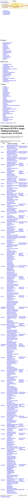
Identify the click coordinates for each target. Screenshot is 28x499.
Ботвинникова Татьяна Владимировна (22, 448)
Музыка (5, 49)
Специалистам (6, 14)
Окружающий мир (7, 52)
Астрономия (6, 87)
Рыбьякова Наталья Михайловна (21, 172)
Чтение (4, 59)
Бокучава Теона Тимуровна (22, 434)
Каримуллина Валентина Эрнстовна (22, 216)
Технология (5, 118)
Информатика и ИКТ (8, 113)
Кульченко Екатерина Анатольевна (22, 277)
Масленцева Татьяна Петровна (23, 417)
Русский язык (6, 55)
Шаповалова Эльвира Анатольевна (22, 480)
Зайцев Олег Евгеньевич (21, 288)
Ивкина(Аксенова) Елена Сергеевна (23, 146)
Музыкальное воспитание (9, 72)
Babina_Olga (21, 489)
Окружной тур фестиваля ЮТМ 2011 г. (12, 186)
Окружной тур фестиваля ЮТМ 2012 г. (12, 183)
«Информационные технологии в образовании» (11, 429)
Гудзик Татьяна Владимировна (22, 237)
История (5, 45)
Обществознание (7, 107)
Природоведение (7, 96)
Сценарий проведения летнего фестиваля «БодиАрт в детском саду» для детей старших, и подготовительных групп (12, 211)
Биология (5, 89)
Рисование (5, 79)
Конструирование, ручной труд (10, 68)
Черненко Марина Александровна (23, 243)
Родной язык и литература (9, 111)
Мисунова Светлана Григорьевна (21, 194)
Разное (4, 54)
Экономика (5, 120)
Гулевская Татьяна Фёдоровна (23, 222)
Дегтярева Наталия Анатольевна (22, 425)
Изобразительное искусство (9, 100)
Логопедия (5, 46)
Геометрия (5, 91)
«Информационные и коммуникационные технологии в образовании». (11, 433)
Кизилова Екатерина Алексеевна (21, 164)
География (5, 90)
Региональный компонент (9, 78)
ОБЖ (4, 114)
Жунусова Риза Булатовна (22, 439)
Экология (5, 99)
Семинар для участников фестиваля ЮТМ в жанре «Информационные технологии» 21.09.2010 (12, 146)
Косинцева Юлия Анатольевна (22, 266)
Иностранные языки (7, 101)
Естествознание (6, 92)
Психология (5, 53)
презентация (3, 324)
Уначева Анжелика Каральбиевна (22, 345)
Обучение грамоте (7, 50)
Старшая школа (6, 13)
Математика (6, 47)
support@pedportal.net (5, 496)
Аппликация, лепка (7, 64)
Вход (7, 2)
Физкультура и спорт (7, 119)
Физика (5, 97)
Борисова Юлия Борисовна (22, 204)
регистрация (3, 2)
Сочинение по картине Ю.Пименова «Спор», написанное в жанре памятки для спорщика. (12, 179)
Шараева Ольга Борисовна (22, 335)
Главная (2, 122)
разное (2, 146)
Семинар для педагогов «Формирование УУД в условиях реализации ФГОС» (12, 317)
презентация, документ (4, 307)
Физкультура (6, 57)
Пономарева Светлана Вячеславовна (22, 324)
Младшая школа (6, 11)
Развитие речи (6, 75)
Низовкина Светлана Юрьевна (21, 370)
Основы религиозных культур (9, 108)
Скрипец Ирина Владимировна (22, 317)
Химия (4, 98)
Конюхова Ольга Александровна (22, 179)
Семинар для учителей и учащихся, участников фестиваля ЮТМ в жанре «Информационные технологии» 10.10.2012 (12, 152)
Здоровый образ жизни (8, 66)
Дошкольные (6, 10)
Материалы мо (6, 48)
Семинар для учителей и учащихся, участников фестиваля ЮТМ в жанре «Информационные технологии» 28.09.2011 (12, 158)
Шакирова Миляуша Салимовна (21, 230)
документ (3, 164)
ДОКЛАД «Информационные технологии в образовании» (11, 438)
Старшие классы (8, 122)
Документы (5, 65)
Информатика (6, 43)
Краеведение (6, 93)
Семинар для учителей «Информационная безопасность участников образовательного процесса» (12, 164)
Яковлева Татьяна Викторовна (23, 211)
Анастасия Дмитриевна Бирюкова (21, 381)
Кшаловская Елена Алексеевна (23, 307)
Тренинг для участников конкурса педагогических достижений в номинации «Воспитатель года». (12, 236)
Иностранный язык (7, 42)
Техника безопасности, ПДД (9, 80)
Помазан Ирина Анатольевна (22, 393)
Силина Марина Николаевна (22, 465)
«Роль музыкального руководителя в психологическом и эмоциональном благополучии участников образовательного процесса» (12, 230)
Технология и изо (7, 56)
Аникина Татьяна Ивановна (23, 429)
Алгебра (5, 86)
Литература (5, 104)
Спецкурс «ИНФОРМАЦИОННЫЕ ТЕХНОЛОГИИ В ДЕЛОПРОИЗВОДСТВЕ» (12, 425)
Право (4, 115)
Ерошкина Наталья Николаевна (21, 254)
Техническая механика (8, 117)
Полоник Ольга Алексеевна (22, 357)
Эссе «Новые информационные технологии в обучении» (12, 216)
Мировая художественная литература (11, 105)
